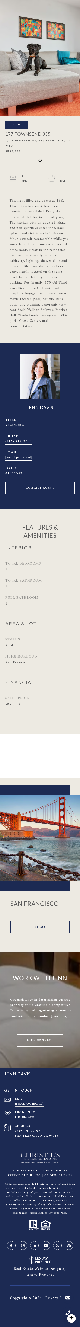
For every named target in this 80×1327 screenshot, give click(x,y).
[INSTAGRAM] (23, 1245)
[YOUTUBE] (46, 1245)
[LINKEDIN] (34, 1245)
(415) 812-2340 (18, 442)
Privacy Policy (57, 1298)
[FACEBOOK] (11, 1245)
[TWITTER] (57, 1245)
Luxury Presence (40, 1275)
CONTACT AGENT (40, 487)
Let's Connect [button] (40, 1040)
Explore (40, 927)
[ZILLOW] (69, 1245)
